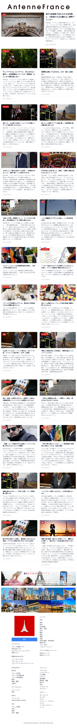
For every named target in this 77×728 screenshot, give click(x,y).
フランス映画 (16, 707)
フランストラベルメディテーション (23, 663)
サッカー (42, 697)
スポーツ (42, 692)
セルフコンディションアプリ (21, 651)
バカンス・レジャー (46, 647)
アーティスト (16, 698)
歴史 (41, 635)
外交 (41, 631)
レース (42, 707)
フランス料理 (16, 673)
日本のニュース (45, 653)
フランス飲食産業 (17, 677)
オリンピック (44, 695)
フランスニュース (17, 661)
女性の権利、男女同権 (47, 641)
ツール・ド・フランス (47, 701)
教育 (41, 633)
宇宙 (41, 684)
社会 (41, 620)
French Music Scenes (19, 700)
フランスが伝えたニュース (48, 650)
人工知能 (42, 674)
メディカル (43, 670)
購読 (24, 639)
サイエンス (43, 668)
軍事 (41, 637)
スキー (42, 699)
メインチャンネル (17, 659)
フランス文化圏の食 (18, 675)
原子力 (42, 682)
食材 (13, 679)
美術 (13, 711)
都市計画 (42, 643)
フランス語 (43, 645)
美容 (13, 692)
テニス (42, 703)
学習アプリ (15, 653)
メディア (42, 676)
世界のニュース (45, 655)
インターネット (45, 672)
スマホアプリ (16, 644)
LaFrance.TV (19, 656)
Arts (13, 704)
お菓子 (14, 683)
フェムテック (44, 687)
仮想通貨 (42, 678)
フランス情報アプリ (18, 647)
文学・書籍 (15, 713)
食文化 (14, 670)
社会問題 (42, 626)
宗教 (41, 639)
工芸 (13, 709)
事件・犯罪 (43, 628)
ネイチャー (43, 689)
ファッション (16, 690)
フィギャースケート (46, 705)
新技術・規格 (44, 680)
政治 (41, 624)
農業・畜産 (15, 681)
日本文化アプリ (16, 649)
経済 (41, 622)
